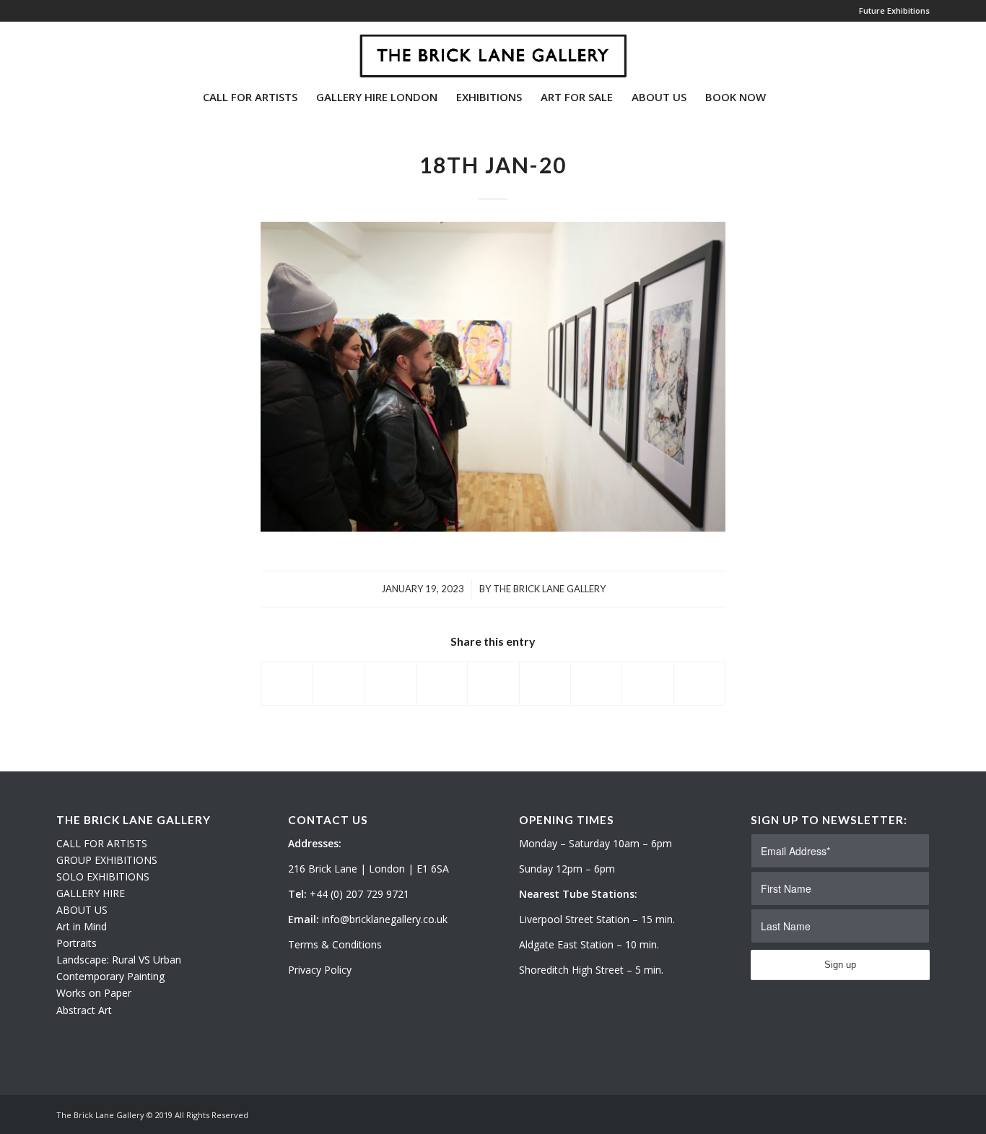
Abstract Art (84, 1010)
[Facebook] (104, 50)
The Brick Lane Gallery (549, 588)
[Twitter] (60, 50)
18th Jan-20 (493, 165)
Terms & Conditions (335, 944)
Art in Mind (81, 926)
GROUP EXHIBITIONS (106, 860)
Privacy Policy (320, 970)
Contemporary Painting (110, 976)
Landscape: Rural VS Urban (118, 959)
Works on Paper (93, 993)
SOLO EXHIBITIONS (102, 876)
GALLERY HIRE (90, 893)
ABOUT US (82, 910)
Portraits (76, 943)
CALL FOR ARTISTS (101, 843)
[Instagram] (82, 50)
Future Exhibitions (894, 10)
